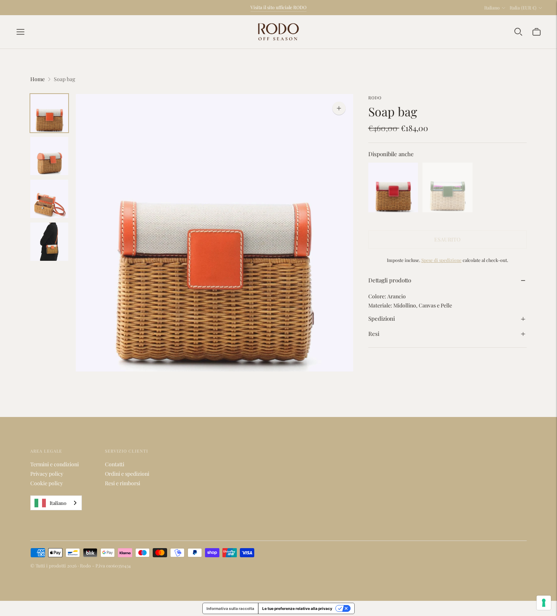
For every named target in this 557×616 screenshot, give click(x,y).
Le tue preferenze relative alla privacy (297, 608)
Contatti (114, 464)
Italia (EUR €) (523, 8)
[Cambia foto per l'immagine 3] (49, 199)
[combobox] (56, 502)
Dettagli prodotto (389, 280)
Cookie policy (46, 483)
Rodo (375, 97)
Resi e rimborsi (122, 483)
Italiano (492, 8)
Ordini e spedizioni (127, 473)
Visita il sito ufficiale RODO (278, 7)
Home (37, 79)
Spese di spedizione (441, 260)
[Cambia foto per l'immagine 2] (49, 156)
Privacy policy (46, 473)
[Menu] (20, 32)
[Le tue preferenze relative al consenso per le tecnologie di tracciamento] (544, 603)
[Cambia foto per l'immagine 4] (49, 242)
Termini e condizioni (54, 464)
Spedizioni (381, 319)
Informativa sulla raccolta (230, 608)
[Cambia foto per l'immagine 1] (49, 113)
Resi (373, 334)
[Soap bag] (393, 188)
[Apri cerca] (518, 32)
